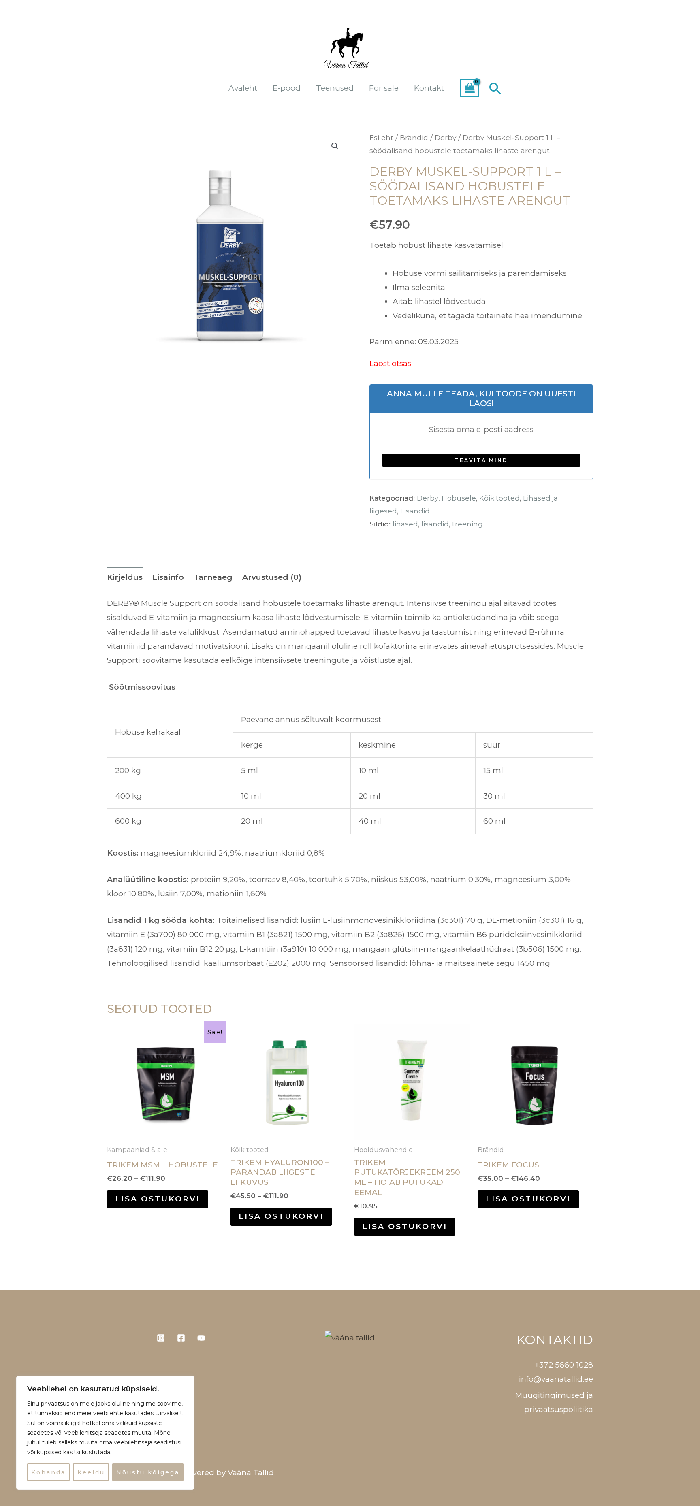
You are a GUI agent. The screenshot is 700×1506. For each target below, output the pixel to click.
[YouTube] (201, 1338)
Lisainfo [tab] (168, 577)
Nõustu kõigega (147, 1472)
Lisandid (415, 511)
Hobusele (459, 498)
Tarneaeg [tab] (213, 577)
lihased (405, 524)
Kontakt (429, 88)
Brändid (414, 137)
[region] (105, 1433)
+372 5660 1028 (564, 1365)
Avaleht (242, 88)
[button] (495, 88)
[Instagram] (161, 1338)
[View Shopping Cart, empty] (469, 88)
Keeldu (91, 1472)
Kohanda (48, 1472)
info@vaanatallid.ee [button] (556, 1379)
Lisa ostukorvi (157, 1199)
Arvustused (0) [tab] (271, 577)
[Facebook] (181, 1338)
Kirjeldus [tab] (125, 577)
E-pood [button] (287, 88)
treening (467, 524)
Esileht (381, 137)
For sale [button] (384, 88)
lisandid (435, 524)
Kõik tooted (499, 498)
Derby (445, 137)
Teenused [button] (335, 88)
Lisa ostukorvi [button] (404, 1226)
